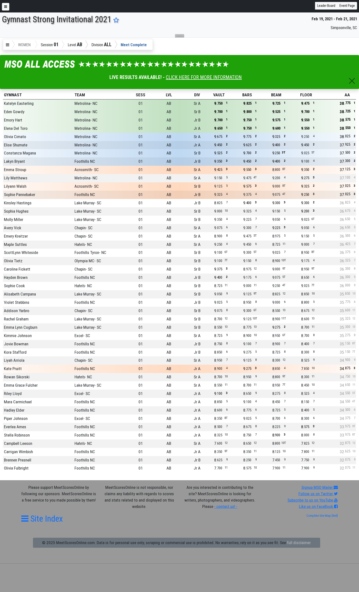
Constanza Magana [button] (20, 153)
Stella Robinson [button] (17, 435)
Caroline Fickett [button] (17, 269)
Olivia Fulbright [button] (16, 468)
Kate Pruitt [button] (13, 368)
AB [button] (169, 103)
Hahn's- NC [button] (83, 244)
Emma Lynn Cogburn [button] (20, 327)
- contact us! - (225, 506)
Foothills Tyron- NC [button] (90, 252)
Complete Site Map (318, 515)
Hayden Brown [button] (16, 277)
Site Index (46, 519)
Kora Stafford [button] (15, 352)
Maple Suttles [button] (15, 244)
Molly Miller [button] (13, 219)
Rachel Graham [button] (16, 319)
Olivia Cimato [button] (15, 136)
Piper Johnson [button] (16, 418)
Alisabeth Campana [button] (20, 294)
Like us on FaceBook (316, 506)
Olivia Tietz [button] (13, 260)
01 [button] (140, 103)
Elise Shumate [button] (15, 145)
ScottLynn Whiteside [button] (21, 252)
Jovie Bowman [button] (16, 343)
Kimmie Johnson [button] (18, 335)
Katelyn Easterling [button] (19, 103)
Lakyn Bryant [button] (14, 161)
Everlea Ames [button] (15, 426)
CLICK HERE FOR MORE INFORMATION (204, 77)
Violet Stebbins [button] (16, 302)
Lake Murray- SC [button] (87, 202)
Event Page (347, 6)
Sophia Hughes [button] (16, 211)
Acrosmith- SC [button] (86, 169)
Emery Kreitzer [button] (16, 236)
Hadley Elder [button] (14, 410)
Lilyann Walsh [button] (15, 186)
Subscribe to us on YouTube (310, 500)
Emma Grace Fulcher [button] (21, 385)
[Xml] (334, 515)
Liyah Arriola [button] (14, 360)
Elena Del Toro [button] (16, 128)
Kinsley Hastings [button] (18, 202)
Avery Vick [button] (12, 227)
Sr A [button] (197, 103)
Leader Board (326, 6)
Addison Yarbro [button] (16, 310)
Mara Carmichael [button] (18, 401)
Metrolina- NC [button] (85, 103)
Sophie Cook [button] (14, 285)
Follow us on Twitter (316, 493)
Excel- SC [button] (82, 335)
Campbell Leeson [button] (18, 443)
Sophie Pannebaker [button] (19, 194)
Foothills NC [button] (84, 161)
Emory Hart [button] (13, 120)
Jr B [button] (197, 120)
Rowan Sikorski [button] (17, 376)
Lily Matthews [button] (15, 177)
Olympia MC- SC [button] (87, 260)
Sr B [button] (197, 111)
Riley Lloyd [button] (13, 393)
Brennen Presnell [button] (17, 460)
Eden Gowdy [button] (14, 111)
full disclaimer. (299, 542)
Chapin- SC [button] (83, 227)
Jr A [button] (197, 128)
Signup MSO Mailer (317, 487)
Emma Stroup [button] (15, 169)
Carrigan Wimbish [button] (18, 451)
